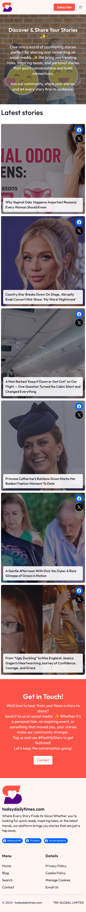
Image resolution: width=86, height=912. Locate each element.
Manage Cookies (58, 880)
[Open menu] (80, 7)
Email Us (52, 887)
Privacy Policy (56, 866)
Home (6, 866)
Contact (43, 760)
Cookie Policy (56, 873)
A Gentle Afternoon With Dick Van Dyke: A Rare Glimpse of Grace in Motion (40, 573)
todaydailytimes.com (23, 809)
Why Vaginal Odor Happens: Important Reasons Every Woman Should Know (40, 204)
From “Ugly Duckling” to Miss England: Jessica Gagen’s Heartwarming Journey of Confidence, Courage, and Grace (40, 663)
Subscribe (64, 7)
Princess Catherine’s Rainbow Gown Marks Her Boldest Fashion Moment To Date (40, 481)
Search (7, 880)
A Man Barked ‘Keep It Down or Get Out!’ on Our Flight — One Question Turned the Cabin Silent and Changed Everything (42, 386)
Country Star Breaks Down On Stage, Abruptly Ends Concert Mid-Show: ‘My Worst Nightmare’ (40, 296)
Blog (5, 873)
